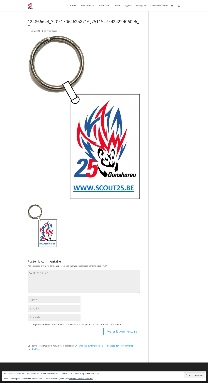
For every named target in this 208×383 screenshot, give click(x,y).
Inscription (141, 6)
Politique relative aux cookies (81, 378)
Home (73, 6)
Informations (104, 6)
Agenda (128, 6)
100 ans (118, 6)
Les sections (85, 6)
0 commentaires (49, 31)
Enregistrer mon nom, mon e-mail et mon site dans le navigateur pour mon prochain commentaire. (76, 324)
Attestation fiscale (159, 6)
